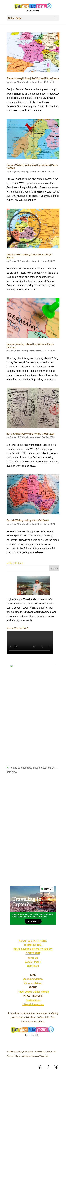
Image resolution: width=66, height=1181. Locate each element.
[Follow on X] (56, 1067)
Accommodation (33, 979)
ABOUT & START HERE (33, 941)
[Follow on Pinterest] (40, 1067)
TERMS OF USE (33, 945)
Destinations (33, 1000)
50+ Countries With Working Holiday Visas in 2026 (30, 433)
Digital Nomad (41, 991)
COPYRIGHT (33, 953)
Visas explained (33, 983)
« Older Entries (15, 563)
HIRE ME (33, 957)
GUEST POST (33, 962)
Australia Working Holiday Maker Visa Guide (28, 520)
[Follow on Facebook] (48, 1067)
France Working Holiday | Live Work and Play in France (33, 78)
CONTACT (33, 966)
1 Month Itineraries (33, 1004)
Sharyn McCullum (18, 82)
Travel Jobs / (25, 991)
